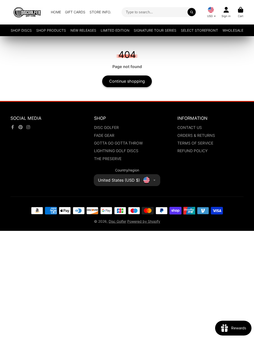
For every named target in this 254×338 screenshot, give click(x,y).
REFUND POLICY (192, 150)
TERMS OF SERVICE (195, 143)
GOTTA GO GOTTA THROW (118, 143)
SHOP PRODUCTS (51, 30)
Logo (27, 12)
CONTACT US (189, 127)
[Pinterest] (20, 127)
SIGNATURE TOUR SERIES (155, 30)
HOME (56, 12)
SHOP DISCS (21, 30)
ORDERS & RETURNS (196, 135)
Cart (241, 12)
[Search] (192, 12)
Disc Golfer (117, 221)
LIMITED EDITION (115, 30)
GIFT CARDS (75, 12)
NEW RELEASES (83, 30)
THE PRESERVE (108, 158)
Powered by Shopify (143, 221)
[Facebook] (12, 127)
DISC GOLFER (106, 127)
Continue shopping (127, 81)
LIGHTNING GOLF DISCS (116, 150)
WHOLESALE (232, 30)
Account (226, 12)
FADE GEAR (104, 135)
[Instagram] (28, 127)
